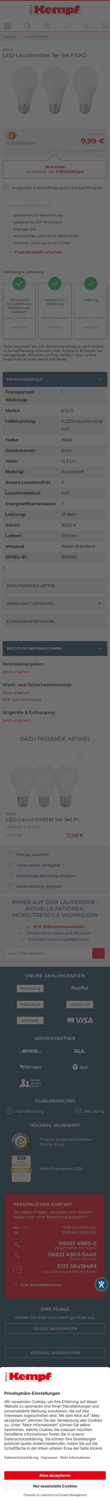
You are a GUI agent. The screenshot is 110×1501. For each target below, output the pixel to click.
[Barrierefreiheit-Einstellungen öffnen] (101, 1284)
